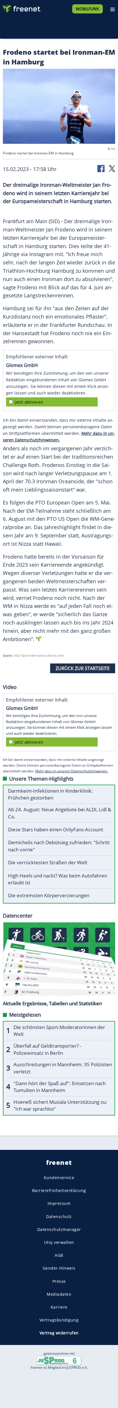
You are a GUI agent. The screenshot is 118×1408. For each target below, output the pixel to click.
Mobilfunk (87, 8)
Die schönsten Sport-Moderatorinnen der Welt (59, 1031)
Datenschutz (59, 1216)
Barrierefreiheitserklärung (59, 1190)
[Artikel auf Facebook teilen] (101, 168)
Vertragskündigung (59, 1320)
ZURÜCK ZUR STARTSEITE (83, 668)
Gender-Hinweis (59, 1268)
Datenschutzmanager (59, 1229)
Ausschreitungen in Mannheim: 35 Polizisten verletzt (62, 1068)
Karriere (59, 1307)
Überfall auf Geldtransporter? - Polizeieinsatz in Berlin (47, 1049)
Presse (59, 1281)
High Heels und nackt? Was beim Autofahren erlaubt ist (57, 879)
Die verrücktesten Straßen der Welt (47, 862)
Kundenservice (59, 1177)
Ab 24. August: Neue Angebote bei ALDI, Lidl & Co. (59, 813)
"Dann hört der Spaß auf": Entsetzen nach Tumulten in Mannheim (59, 1087)
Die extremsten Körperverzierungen (48, 895)
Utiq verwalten (59, 1242)
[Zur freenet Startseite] (21, 7)
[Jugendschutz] (59, 1360)
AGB (59, 1255)
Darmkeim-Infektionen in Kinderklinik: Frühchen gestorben (50, 794)
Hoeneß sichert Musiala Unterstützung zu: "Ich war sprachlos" (60, 1105)
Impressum (59, 1203)
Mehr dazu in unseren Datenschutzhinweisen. (71, 771)
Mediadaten (59, 1294)
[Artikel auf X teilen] (112, 168)
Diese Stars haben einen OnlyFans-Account (55, 829)
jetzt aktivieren (29, 402)
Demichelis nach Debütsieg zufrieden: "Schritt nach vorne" (59, 846)
